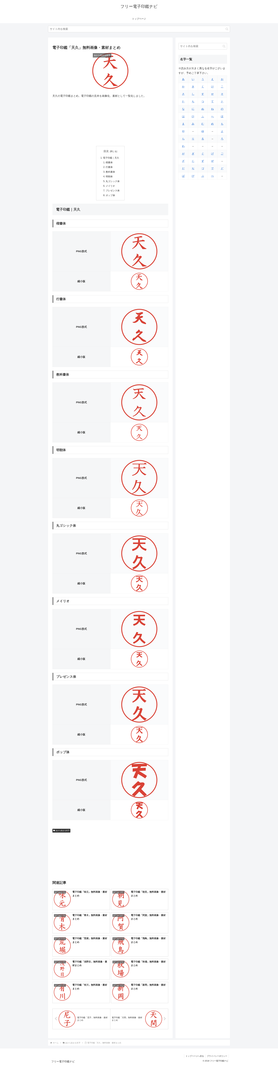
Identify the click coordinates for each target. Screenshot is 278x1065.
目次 (106, 151)
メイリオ (110, 186)
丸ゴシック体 (113, 181)
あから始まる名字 (63, 830)
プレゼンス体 (113, 190)
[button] (226, 29)
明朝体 (109, 176)
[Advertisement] (110, 122)
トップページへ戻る (195, 1056)
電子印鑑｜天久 (111, 157)
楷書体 (109, 162)
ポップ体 (110, 195)
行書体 (109, 167)
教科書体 (110, 171)
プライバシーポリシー (217, 1056)
